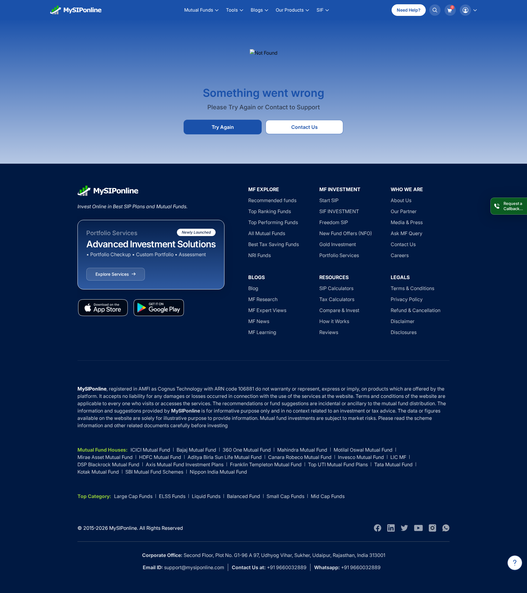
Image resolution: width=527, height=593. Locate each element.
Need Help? (409, 10)
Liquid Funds (206, 496)
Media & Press (407, 222)
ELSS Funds (172, 496)
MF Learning (262, 332)
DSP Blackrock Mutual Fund (108, 464)
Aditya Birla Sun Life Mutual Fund (225, 457)
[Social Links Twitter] (404, 528)
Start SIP (329, 200)
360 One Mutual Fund (247, 450)
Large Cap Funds (133, 496)
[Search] (435, 10)
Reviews (328, 332)
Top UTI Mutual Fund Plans (338, 464)
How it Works (334, 321)
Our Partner (404, 211)
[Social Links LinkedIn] (391, 528)
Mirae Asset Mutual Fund (105, 457)
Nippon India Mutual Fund (218, 472)
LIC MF (398, 457)
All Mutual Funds (266, 233)
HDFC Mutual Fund (160, 457)
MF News (258, 321)
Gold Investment (337, 244)
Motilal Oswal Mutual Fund (363, 450)
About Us (401, 200)
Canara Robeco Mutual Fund (300, 457)
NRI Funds (259, 255)
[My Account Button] (468, 10)
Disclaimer (402, 321)
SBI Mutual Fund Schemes (154, 472)
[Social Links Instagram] (432, 528)
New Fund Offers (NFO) (345, 233)
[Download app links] (102, 307)
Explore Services (112, 274)
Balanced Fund (243, 496)
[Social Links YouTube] (418, 528)
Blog (253, 288)
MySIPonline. (123, 528)
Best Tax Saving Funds (273, 244)
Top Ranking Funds (269, 211)
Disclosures (404, 332)
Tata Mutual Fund (393, 464)
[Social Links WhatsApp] (446, 528)
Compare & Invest (339, 310)
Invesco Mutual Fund (361, 457)
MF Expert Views (267, 310)
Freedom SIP (333, 222)
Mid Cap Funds (328, 496)
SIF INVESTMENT (339, 211)
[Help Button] (514, 562)
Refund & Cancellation (415, 310)
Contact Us (304, 127)
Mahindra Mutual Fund (302, 450)
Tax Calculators (336, 299)
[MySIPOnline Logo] (76, 10)
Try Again (223, 127)
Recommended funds (272, 200)
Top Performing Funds (273, 222)
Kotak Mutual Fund (98, 472)
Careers (400, 255)
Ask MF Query (406, 233)
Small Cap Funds (285, 496)
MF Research (263, 299)
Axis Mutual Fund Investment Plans (185, 464)
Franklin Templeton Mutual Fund (266, 464)
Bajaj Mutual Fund (196, 450)
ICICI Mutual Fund (150, 450)
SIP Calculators (336, 288)
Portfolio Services (339, 255)
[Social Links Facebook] (377, 528)
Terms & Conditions (412, 288)
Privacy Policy (407, 299)
